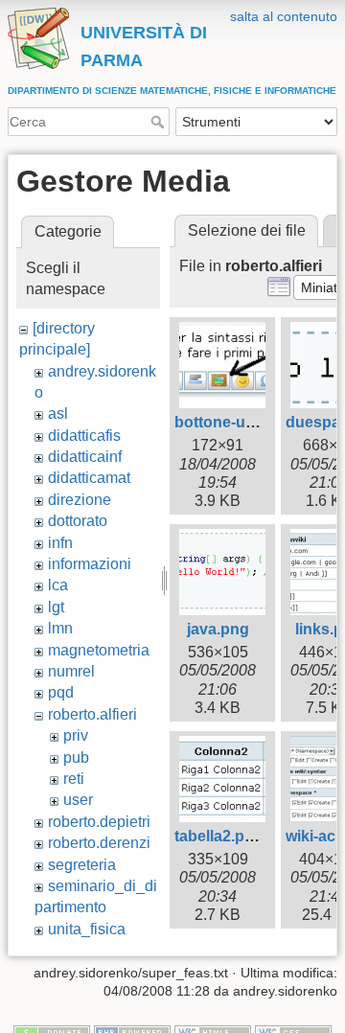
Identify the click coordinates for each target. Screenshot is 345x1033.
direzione (79, 500)
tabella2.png (219, 836)
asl (58, 413)
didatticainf (85, 456)
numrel (71, 671)
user (78, 800)
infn (60, 543)
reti (73, 778)
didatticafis (84, 435)
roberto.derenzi (99, 843)
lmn (60, 628)
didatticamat (89, 478)
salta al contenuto (283, 16)
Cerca (159, 121)
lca (58, 585)
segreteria (82, 865)
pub (76, 757)
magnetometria (99, 650)
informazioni (89, 564)
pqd (61, 692)
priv (75, 735)
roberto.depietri (99, 822)
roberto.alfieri (92, 714)
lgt (56, 607)
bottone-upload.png (246, 422)
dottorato (77, 521)
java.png (218, 629)
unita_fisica (87, 929)
